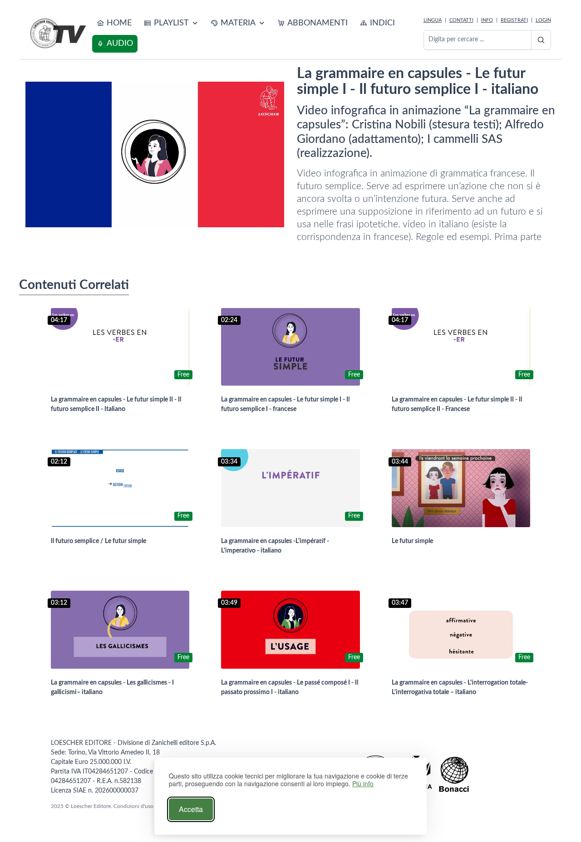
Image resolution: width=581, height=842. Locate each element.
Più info (363, 784)
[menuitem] (114, 23)
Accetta (191, 809)
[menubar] (256, 34)
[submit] (541, 40)
